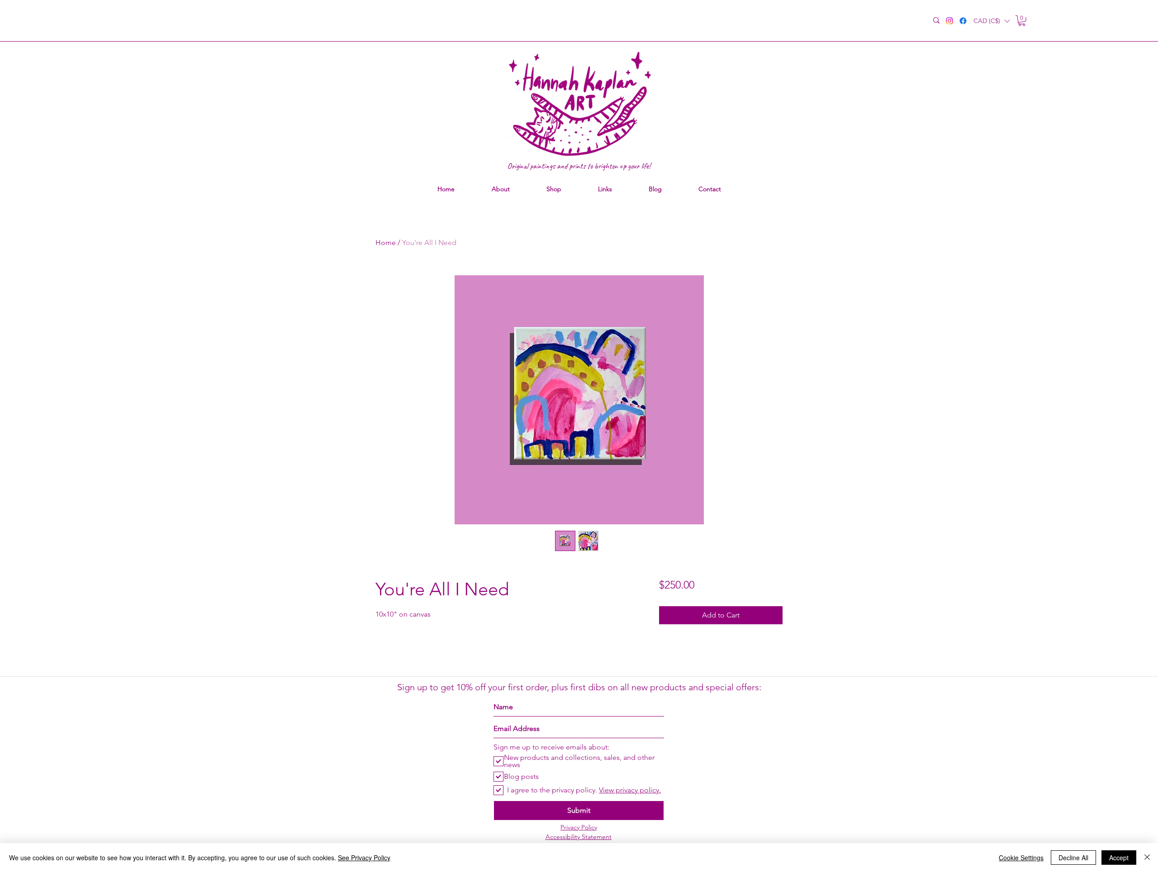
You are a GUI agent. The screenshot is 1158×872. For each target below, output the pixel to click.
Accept (1119, 857)
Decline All (1073, 857)
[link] (1022, 20)
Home (385, 242)
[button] (992, 21)
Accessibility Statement (579, 837)
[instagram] (949, 20)
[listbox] (992, 21)
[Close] (1147, 857)
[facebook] (963, 20)
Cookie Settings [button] (1021, 857)
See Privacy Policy (364, 857)
